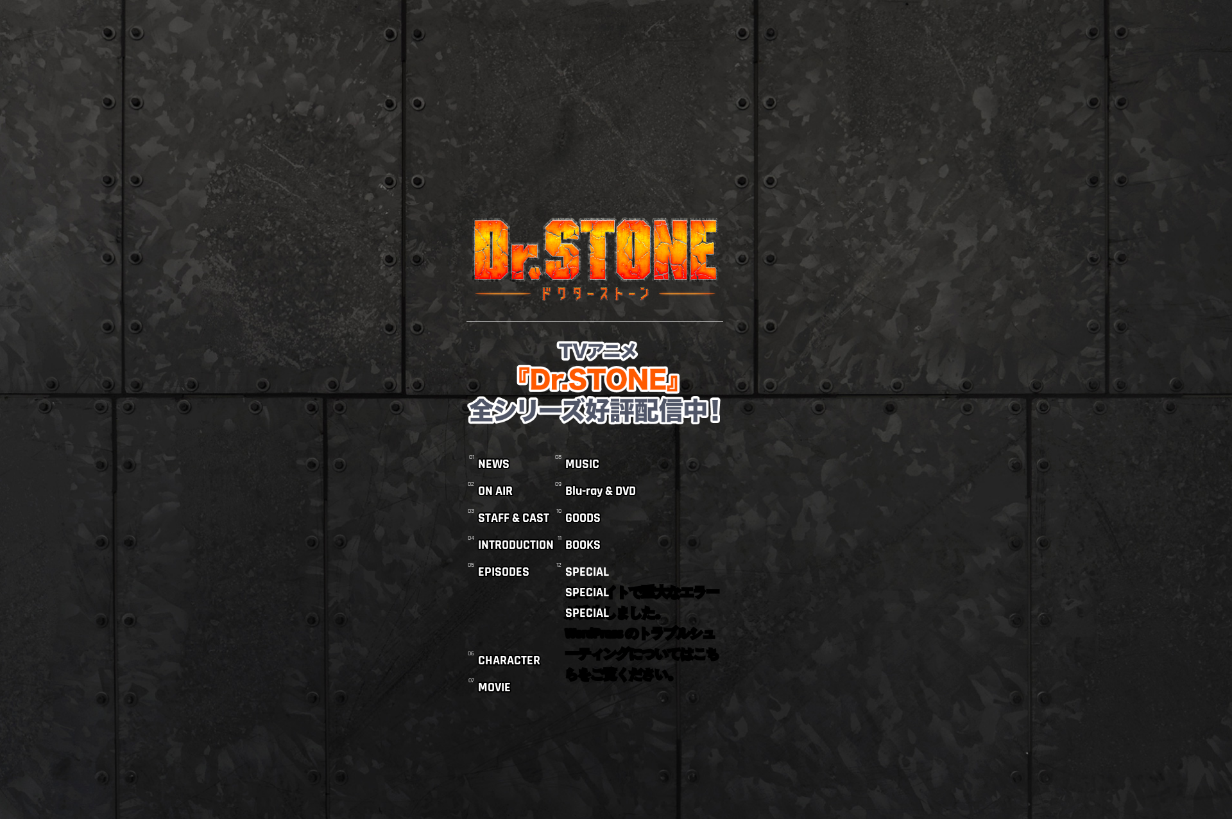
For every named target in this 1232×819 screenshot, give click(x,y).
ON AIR (495, 491)
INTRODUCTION (516, 545)
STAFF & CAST (513, 518)
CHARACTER (509, 660)
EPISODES (503, 572)
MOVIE (494, 687)
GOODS (583, 518)
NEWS (493, 464)
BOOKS (583, 545)
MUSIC (582, 464)
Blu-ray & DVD (600, 491)
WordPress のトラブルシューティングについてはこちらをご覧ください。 (642, 634)
